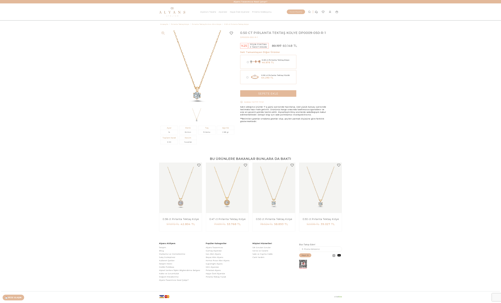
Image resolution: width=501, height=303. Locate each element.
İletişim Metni (165, 264)
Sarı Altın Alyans (213, 254)
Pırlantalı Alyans (213, 270)
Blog (161, 251)
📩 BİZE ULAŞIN (13, 297)
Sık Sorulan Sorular (261, 247)
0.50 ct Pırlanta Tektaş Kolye (274, 219)
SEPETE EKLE (268, 93)
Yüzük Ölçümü (296, 12)
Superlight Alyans (214, 264)
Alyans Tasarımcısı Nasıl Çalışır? (250, 2)
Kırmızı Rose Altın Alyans (217, 260)
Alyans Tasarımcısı (214, 247)
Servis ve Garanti (260, 251)
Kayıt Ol (305, 255)
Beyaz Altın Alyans (214, 257)
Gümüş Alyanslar (214, 251)
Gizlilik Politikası (166, 267)
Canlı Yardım (258, 257)
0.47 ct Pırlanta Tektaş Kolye (227, 219)
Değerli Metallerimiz (168, 277)
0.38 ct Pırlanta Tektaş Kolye (181, 219)
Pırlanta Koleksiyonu (262, 12)
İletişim (162, 247)
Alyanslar (223, 12)
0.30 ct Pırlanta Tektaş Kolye (321, 219)
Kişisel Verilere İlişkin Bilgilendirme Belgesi (179, 270)
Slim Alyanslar (212, 267)
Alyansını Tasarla (208, 12)
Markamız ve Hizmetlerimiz (172, 254)
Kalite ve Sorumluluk (169, 273)
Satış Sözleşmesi (167, 257)
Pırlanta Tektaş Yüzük (216, 277)
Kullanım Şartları (167, 260)
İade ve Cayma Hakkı (262, 254)
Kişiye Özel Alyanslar (240, 12)
